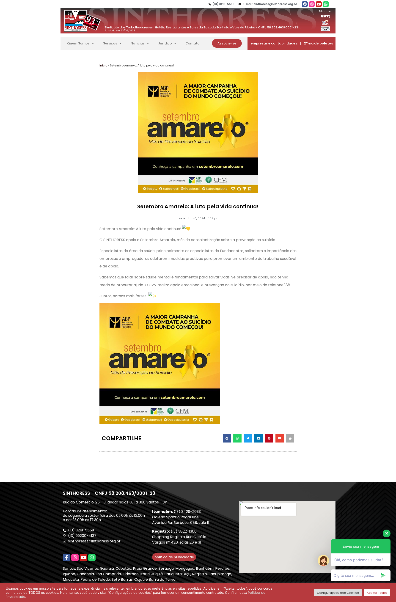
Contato (192, 43)
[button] (227, 43)
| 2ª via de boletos (316, 43)
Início (103, 65)
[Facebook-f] (66, 557)
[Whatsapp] (326, 4)
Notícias (138, 43)
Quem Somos (78, 43)
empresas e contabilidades (274, 43)
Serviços (110, 43)
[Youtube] (319, 4)
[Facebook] (305, 4)
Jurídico (165, 43)
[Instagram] (312, 4)
